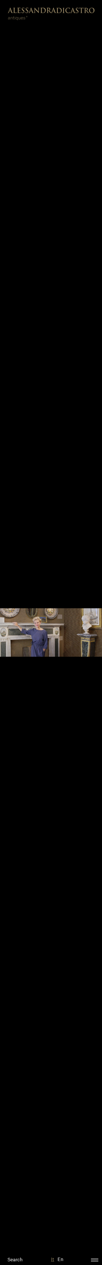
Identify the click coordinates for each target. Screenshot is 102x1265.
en (60, 1259)
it (52, 1259)
